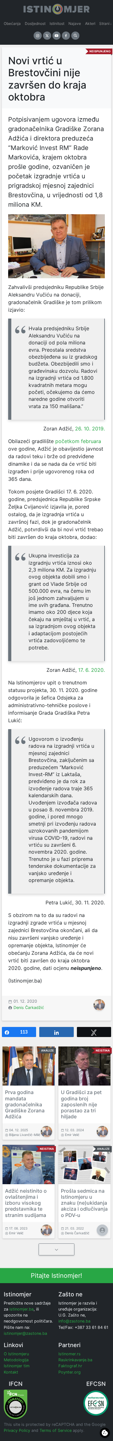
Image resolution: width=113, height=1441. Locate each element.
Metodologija (16, 1359)
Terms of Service (56, 1430)
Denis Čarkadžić (28, 1007)
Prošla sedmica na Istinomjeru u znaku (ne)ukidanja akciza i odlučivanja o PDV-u (84, 1203)
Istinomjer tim (17, 1365)
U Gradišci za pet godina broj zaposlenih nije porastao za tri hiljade (81, 1104)
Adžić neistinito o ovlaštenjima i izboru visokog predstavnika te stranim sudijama (26, 1203)
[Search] (75, 36)
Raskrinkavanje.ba (75, 1359)
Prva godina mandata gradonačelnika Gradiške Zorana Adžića (25, 1104)
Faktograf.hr (70, 1365)
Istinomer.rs (69, 1354)
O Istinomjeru (16, 1354)
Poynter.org (69, 1372)
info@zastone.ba (74, 1321)
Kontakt (11, 1372)
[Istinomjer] (56, 8)
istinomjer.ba (21, 1309)
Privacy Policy (17, 1430)
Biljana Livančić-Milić (24, 1135)
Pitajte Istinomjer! (56, 1275)
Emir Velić (72, 1135)
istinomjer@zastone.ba (25, 1333)
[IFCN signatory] (15, 1404)
